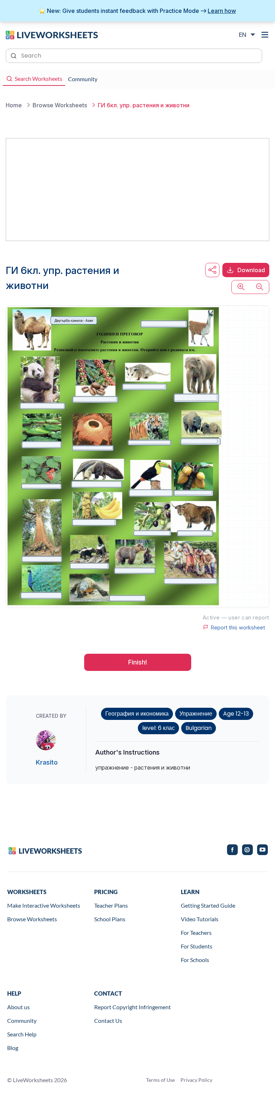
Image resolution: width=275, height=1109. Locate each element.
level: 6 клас (158, 728)
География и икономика (137, 714)
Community (22, 1020)
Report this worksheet (238, 627)
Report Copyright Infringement (132, 1007)
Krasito (47, 762)
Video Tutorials (199, 919)
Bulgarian (198, 728)
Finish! (137, 662)
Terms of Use (160, 1080)
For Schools (195, 959)
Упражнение (195, 714)
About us (18, 1007)
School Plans (109, 919)
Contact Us (108, 1020)
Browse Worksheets (32, 919)
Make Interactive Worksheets (43, 905)
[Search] (14, 55)
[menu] (265, 34)
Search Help (22, 1034)
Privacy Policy (196, 1080)
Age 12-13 (236, 714)
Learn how (222, 10)
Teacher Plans (111, 905)
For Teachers (196, 932)
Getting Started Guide (208, 905)
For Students (196, 946)
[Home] (52, 34)
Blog (12, 1047)
